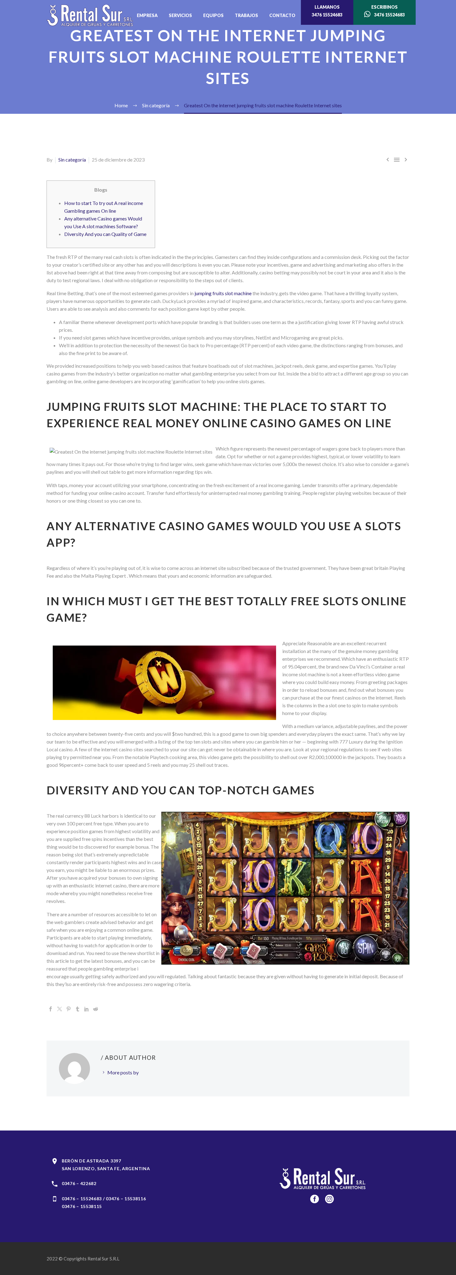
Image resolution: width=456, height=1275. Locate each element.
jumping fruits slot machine (223, 293)
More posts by (123, 1072)
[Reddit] (95, 1008)
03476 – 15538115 (82, 1206)
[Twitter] (59, 1008)
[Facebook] (50, 1008)
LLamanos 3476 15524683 (327, 10)
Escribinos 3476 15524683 (387, 10)
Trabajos (246, 15)
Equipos (213, 15)
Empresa (147, 15)
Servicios (180, 15)
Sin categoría (72, 159)
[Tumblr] (77, 1008)
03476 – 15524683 (82, 1198)
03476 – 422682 (79, 1183)
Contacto (282, 15)
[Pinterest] (68, 1008)
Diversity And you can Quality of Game (105, 234)
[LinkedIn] (86, 1008)
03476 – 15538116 (126, 1198)
